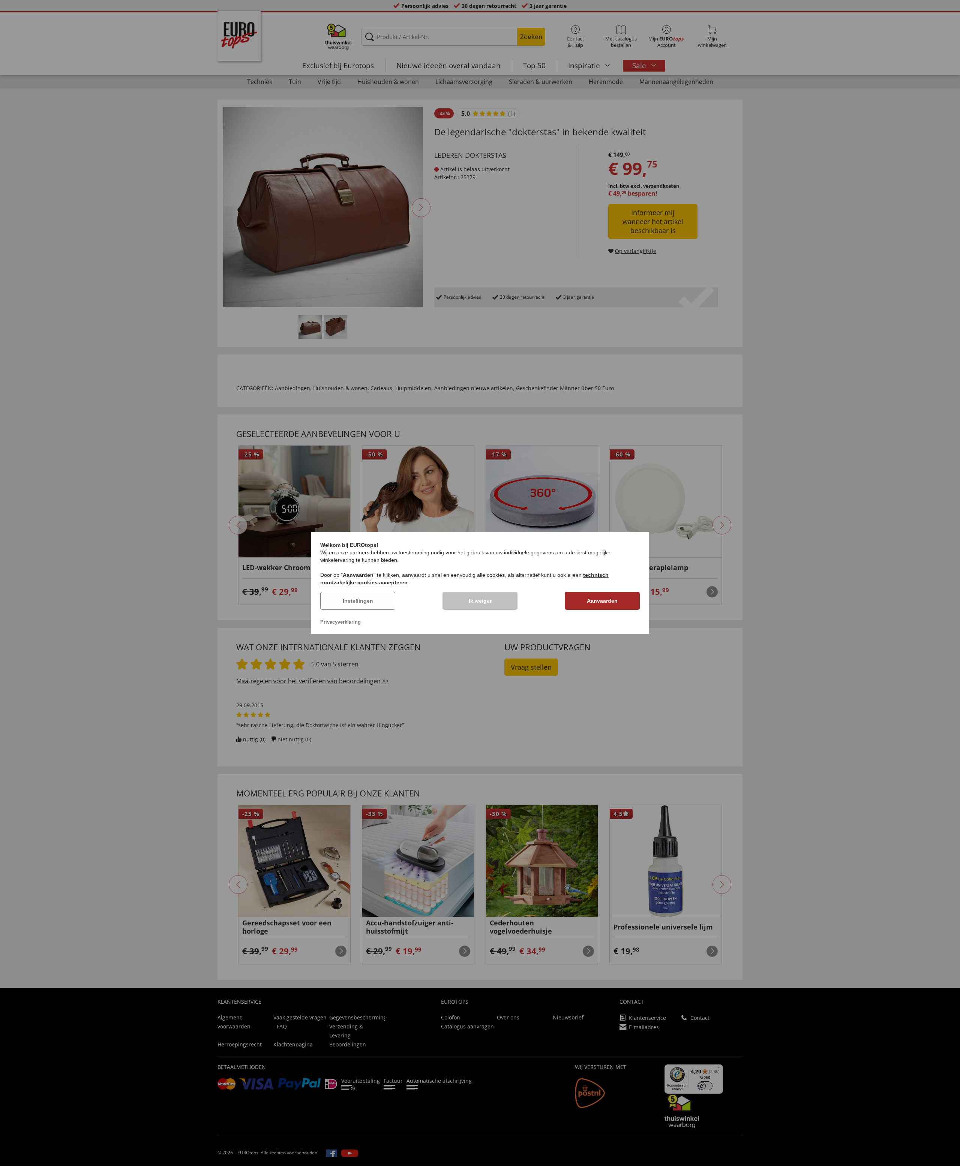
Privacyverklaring (340, 622)
